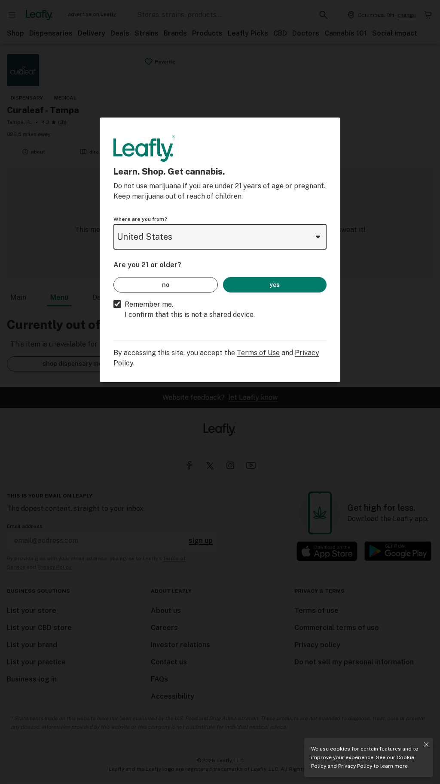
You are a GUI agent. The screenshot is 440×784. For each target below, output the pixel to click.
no (165, 284)
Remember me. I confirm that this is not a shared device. (190, 309)
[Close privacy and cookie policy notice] (426, 744)
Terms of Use (258, 353)
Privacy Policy (355, 766)
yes (274, 284)
